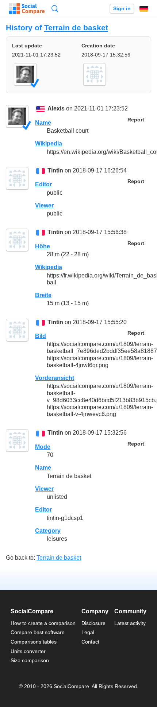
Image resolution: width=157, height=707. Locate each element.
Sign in (122, 8)
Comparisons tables (34, 642)
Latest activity (130, 623)
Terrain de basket (76, 27)
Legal (87, 632)
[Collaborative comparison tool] (27, 9)
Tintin (55, 170)
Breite (43, 295)
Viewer (44, 205)
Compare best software (38, 632)
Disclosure (93, 623)
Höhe (42, 246)
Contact (90, 642)
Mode (42, 447)
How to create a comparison (43, 623)
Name (43, 123)
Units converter (28, 651)
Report (135, 120)
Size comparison (30, 660)
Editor (43, 184)
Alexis (56, 109)
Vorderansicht (54, 378)
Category (48, 531)
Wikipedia (48, 143)
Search (54, 8)
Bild (40, 336)
